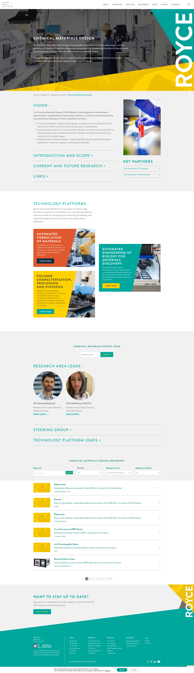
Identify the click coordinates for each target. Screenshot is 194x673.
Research (117, 4)
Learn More (45, 311)
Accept (122, 670)
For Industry (111, 641)
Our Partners (73, 646)
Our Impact (91, 648)
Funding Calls (111, 653)
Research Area (112, 468)
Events (164, 4)
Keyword (37, 468)
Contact (175, 4)
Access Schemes (131, 646)
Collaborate (91, 653)
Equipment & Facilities (132, 641)
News (154, 4)
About (106, 4)
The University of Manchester (136, 174)
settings (107, 671)
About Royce (73, 641)
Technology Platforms (94, 651)
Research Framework (94, 643)
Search (69, 472)
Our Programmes (74, 648)
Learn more (45, 261)
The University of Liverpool (135, 168)
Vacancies (72, 653)
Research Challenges (94, 646)
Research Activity (143, 468)
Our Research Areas (94, 641)
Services (130, 4)
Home (36, 94)
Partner (80, 468)
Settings (134, 670)
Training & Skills (111, 646)
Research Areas (58, 94)
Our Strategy (73, 643)
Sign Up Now (42, 612)
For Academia (111, 643)
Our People (72, 651)
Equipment (143, 4)
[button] (90, 578)
